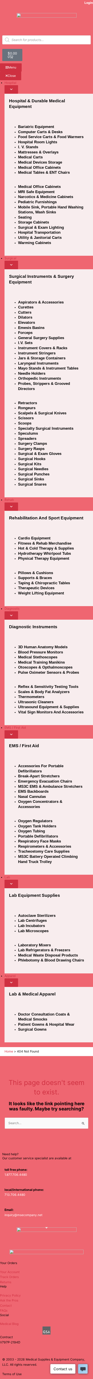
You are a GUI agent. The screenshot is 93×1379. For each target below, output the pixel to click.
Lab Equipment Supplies (34, 895)
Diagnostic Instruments (33, 626)
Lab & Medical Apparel (32, 994)
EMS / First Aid (24, 745)
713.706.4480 (15, 1194)
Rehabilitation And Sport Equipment (46, 518)
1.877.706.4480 (16, 1174)
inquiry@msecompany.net (23, 1215)
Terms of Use (12, 1374)
